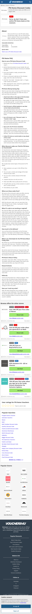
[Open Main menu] (2, 2)
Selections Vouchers (7, 417)
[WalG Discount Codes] (4, 327)
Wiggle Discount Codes (8, 437)
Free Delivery (16, 544)
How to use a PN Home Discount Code (12, 51)
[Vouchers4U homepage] (16, 2)
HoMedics (4, 435)
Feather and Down (6, 442)
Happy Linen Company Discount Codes (12, 448)
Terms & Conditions (16, 573)
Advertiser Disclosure (16, 562)
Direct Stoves (5, 455)
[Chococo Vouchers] (4, 363)
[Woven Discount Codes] (4, 309)
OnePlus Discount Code (8, 426)
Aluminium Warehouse (8, 431)
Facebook (16, 581)
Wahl (3, 422)
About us (16, 559)
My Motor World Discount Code (10, 444)
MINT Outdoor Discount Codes (10, 424)
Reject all (16, 611)
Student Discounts (16, 551)
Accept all (16, 606)
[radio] (3, 406)
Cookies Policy (16, 564)
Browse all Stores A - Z (16, 460)
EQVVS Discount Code (7, 433)
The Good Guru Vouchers (8, 439)
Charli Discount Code (7, 457)
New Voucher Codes (16, 549)
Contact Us (16, 566)
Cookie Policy (23, 602)
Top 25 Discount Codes (16, 542)
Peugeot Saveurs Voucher (8, 415)
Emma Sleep (5, 450)
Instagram (16, 586)
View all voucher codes (16, 318)
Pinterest (16, 588)
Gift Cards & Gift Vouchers (16, 546)
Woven (3, 420)
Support (16, 570)
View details (27, 321)
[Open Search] (30, 2)
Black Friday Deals (16, 540)
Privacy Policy (16, 568)
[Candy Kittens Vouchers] (4, 381)
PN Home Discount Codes (19, 8)
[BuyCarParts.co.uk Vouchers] (4, 345)
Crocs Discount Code (7, 453)
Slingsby (4, 446)
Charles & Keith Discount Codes (10, 428)
